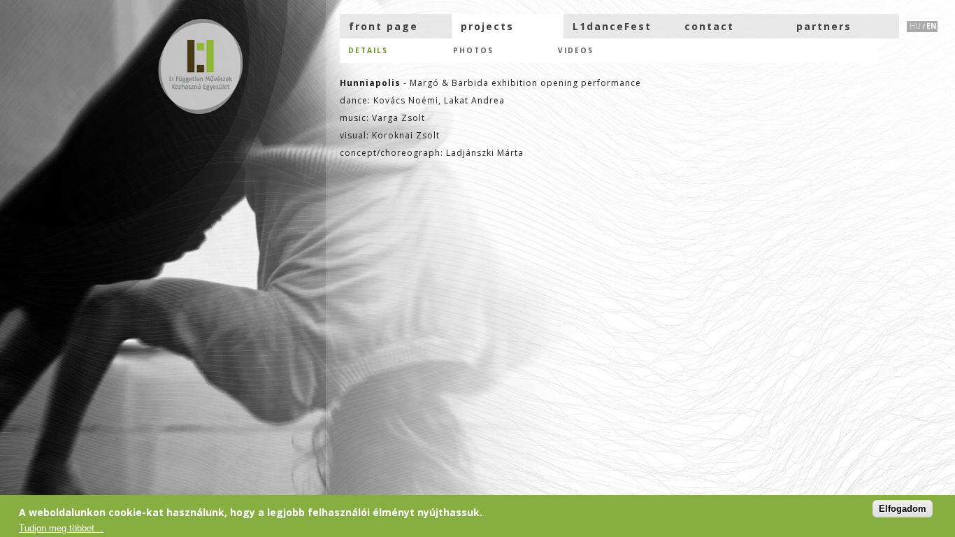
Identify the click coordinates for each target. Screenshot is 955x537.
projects (487, 26)
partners (824, 26)
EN (931, 26)
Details (368, 50)
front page (383, 26)
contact (709, 26)
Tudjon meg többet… (61, 528)
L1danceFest (612, 26)
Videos (576, 50)
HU (915, 26)
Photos (473, 50)
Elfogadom (902, 508)
